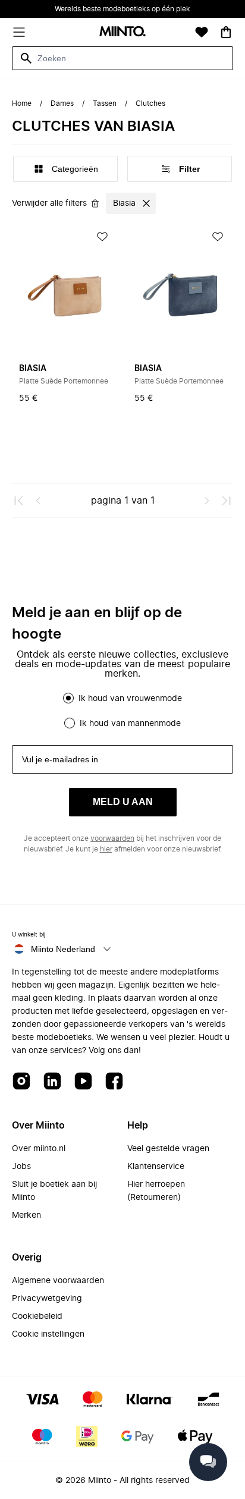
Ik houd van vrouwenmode (130, 698)
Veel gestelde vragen (168, 1149)
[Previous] (38, 501)
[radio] (68, 698)
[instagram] (21, 1081)
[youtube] (83, 1081)
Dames (62, 103)
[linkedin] (52, 1081)
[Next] (207, 501)
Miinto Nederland (63, 949)
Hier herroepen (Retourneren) (156, 1191)
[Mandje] (226, 32)
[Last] (226, 500)
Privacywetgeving (47, 1298)
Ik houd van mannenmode (130, 723)
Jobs (21, 1166)
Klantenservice (155, 1166)
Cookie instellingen (48, 1334)
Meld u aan (123, 802)
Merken (26, 1215)
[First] (19, 500)
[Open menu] (19, 32)
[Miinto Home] (122, 32)
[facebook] (114, 1081)
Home (22, 103)
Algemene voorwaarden (58, 1281)
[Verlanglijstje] (201, 32)
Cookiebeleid (37, 1316)
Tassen (105, 103)
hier (106, 849)
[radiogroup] (122, 710)
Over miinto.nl (38, 1149)
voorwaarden (112, 838)
